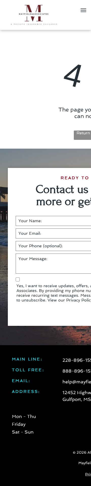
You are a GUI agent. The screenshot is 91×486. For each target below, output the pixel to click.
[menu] (83, 10)
